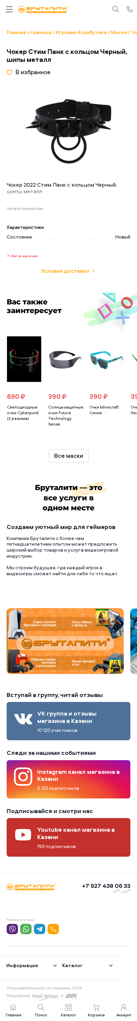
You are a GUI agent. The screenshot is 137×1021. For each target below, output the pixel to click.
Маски (119, 32)
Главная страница (29, 32)
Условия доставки (65, 270)
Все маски (68, 455)
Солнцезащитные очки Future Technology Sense (65, 415)
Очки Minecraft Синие (104, 410)
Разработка (18, 995)
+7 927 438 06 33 (106, 886)
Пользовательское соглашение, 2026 (44, 988)
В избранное (33, 72)
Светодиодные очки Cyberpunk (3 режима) (23, 412)
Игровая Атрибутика (81, 32)
